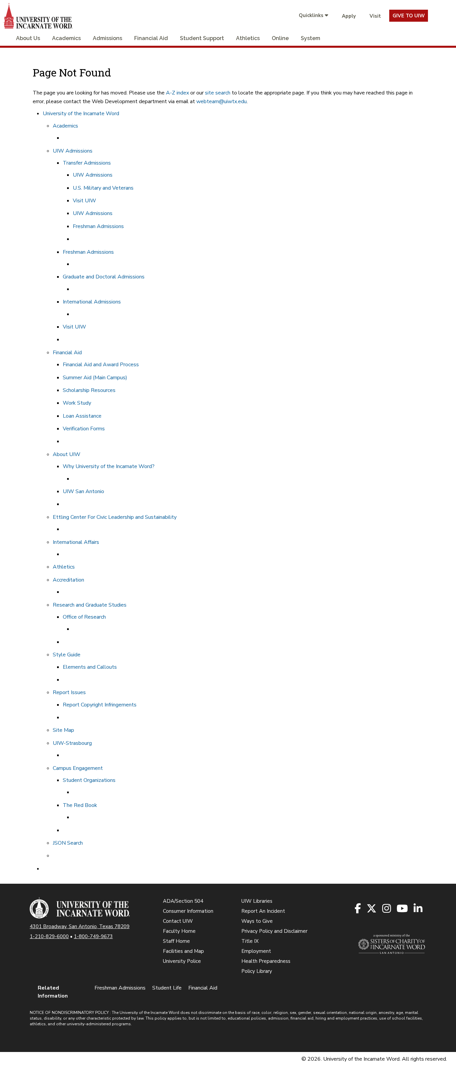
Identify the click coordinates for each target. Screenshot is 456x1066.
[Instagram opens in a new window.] (387, 908)
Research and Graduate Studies (90, 605)
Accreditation (68, 580)
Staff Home (176, 941)
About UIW (66, 454)
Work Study (77, 403)
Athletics (248, 38)
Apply (349, 16)
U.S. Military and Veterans (103, 188)
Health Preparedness (265, 961)
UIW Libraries (256, 901)
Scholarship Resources (89, 390)
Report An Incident (263, 911)
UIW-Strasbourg (72, 743)
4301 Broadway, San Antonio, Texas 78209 (80, 926)
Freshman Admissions (98, 226)
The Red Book (80, 805)
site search (217, 92)
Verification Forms (84, 428)
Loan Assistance (82, 416)
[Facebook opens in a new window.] (358, 908)
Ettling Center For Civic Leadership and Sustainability (115, 517)
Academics (66, 38)
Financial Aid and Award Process (101, 364)
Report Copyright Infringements (100, 704)
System (310, 38)
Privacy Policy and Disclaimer (274, 931)
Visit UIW (84, 200)
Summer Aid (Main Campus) (95, 377)
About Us (28, 38)
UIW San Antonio (83, 491)
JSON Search (68, 843)
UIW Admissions (72, 151)
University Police (182, 961)
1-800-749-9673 (93, 936)
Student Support (202, 38)
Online (280, 38)
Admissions (107, 38)
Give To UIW (409, 15)
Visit (375, 16)
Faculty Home (179, 931)
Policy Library (256, 971)
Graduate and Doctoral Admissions (104, 276)
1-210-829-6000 (49, 936)
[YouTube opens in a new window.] (403, 908)
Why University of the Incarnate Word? (109, 466)
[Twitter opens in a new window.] (372, 908)
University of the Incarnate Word (81, 113)
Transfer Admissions (87, 163)
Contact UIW (178, 921)
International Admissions (92, 301)
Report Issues (69, 692)
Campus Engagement (78, 768)
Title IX (250, 941)
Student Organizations (89, 780)
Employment (256, 951)
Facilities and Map (183, 951)
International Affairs (76, 542)
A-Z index (177, 92)
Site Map (63, 730)
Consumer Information (188, 911)
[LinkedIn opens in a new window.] (418, 908)
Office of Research (84, 617)
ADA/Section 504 (183, 901)
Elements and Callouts (90, 667)
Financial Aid (151, 38)
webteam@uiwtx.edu (221, 101)
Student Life (167, 988)
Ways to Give (257, 921)
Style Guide (66, 654)
